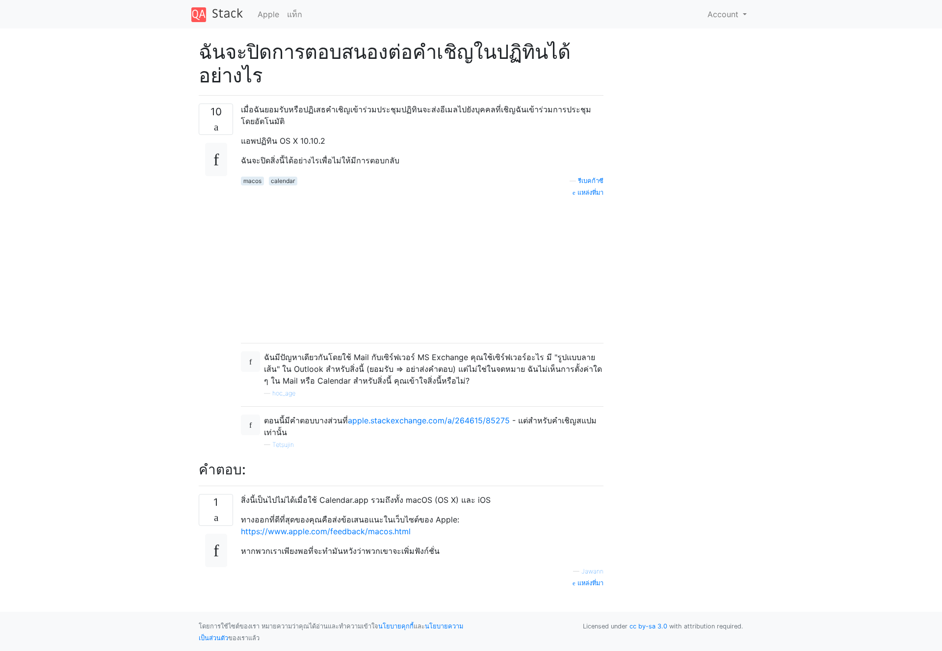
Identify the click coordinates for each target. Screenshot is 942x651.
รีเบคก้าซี (590, 180)
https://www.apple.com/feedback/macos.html (326, 531)
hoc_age (283, 393)
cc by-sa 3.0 (648, 626)
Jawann (592, 571)
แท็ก (294, 14)
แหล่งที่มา (589, 192)
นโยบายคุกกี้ (396, 626)
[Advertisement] (422, 266)
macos (252, 180)
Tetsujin (283, 444)
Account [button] (724, 14)
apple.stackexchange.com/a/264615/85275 (429, 420)
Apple (268, 14)
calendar (283, 180)
